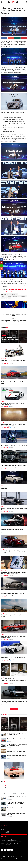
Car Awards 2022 (13, 294)
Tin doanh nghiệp (5, 723)
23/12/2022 (15, 15)
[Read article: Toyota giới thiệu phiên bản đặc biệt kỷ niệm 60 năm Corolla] (14, 372)
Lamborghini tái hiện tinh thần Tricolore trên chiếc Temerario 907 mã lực (12, 403)
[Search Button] (26, 2)
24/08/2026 (13, 427)
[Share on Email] (11, 38)
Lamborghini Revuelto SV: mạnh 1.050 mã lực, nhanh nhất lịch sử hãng (13, 745)
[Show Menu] (1, 2)
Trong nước (4, 787)
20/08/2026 (13, 554)
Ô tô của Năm (23, 296)
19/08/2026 (11, 596)
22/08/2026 (11, 490)
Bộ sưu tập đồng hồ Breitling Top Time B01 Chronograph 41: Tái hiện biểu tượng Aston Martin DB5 (13, 767)
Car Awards (6, 294)
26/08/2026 (13, 341)
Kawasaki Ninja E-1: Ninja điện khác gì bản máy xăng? (14, 445)
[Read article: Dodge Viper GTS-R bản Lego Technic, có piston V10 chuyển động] (14, 350)
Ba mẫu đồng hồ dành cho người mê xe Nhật (11, 853)
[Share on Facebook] (4, 38)
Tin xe (7, 5)
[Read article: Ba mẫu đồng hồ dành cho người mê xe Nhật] (14, 843)
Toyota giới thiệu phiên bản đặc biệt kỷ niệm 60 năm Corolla (13, 382)
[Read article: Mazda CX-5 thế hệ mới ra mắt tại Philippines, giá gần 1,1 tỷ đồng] (14, 541)
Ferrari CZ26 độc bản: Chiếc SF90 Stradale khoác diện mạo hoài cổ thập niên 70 (14, 702)
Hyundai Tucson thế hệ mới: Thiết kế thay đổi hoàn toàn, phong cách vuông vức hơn (13, 594)
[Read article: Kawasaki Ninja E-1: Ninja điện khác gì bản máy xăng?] (14, 436)
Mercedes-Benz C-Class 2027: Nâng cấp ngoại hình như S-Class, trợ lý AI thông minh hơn (13, 658)
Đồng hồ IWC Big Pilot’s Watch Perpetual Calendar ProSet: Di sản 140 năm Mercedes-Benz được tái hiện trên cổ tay (13, 680)
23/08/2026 (13, 468)
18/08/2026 (13, 660)
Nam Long (6, 490)
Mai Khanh (6, 363)
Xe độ (4, 335)
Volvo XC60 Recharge (6, 298)
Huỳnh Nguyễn (7, 427)
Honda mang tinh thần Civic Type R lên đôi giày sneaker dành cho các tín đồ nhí (12, 530)
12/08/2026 (13, 834)
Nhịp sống (3, 358)
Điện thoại (3, 570)
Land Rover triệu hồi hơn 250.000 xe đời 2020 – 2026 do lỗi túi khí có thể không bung (13, 466)
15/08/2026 (11, 770)
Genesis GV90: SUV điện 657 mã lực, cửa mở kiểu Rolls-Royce (12, 487)
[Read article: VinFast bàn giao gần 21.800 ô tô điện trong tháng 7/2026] (14, 800)
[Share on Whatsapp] (17, 38)
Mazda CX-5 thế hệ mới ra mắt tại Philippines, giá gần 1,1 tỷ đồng (13, 551)
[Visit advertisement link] (14, 304)
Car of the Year (16, 296)
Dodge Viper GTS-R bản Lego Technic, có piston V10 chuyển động (13, 361)
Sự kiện (10, 5)
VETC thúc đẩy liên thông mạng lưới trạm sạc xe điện (13, 725)
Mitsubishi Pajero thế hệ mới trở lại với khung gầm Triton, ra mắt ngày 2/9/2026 (13, 425)
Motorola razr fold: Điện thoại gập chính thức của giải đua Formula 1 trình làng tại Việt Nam (13, 572)
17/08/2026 (11, 704)
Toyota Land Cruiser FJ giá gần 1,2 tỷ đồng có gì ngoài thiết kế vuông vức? (14, 789)
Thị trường (3, 808)
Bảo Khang (8, 341)
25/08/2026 (11, 406)
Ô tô (2, 485)
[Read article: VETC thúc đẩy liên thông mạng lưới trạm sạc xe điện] (14, 715)
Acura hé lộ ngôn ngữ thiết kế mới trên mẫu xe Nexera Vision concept (14, 508)
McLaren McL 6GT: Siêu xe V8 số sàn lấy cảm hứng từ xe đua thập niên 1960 (14, 636)
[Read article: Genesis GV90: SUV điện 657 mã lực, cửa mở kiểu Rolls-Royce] (14, 477)
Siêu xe (2, 401)
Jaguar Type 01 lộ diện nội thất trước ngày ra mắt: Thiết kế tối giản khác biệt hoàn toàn (12, 832)
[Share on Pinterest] (24, 38)
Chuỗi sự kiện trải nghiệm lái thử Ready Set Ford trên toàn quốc (13, 615)
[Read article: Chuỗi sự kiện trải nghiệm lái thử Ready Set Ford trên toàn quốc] (14, 605)
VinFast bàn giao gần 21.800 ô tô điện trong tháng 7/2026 (12, 810)
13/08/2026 (12, 813)
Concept (3, 506)
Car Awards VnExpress (6, 296)
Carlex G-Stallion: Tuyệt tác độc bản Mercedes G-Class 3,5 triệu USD (11, 338)
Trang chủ (2, 5)
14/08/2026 (13, 792)
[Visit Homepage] (14, 2)
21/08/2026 (11, 511)
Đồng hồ (3, 677)
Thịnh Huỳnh (7, 15)
